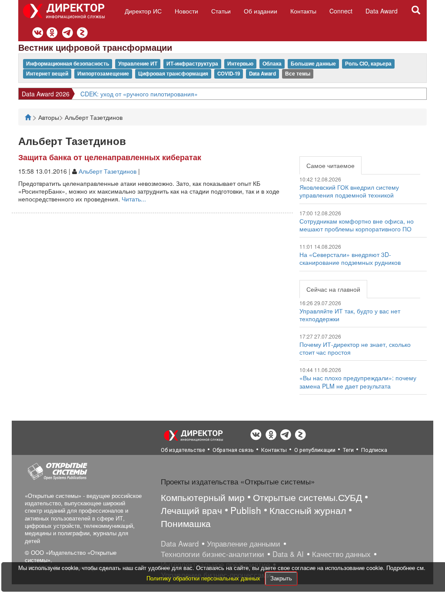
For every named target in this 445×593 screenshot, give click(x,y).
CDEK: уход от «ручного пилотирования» (139, 93)
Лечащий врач (191, 510)
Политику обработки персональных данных (204, 578)
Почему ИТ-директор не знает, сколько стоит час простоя (355, 348)
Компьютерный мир (203, 497)
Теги (348, 450)
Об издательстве (183, 450)
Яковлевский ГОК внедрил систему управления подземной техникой (349, 191)
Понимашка (186, 523)
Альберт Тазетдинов (107, 171)
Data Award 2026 (46, 93)
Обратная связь (233, 450)
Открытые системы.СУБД (307, 497)
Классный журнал (307, 510)
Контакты (303, 11)
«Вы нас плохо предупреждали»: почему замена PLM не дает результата (357, 381)
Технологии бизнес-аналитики (212, 554)
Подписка (374, 450)
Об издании (260, 11)
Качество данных (341, 554)
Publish (245, 510)
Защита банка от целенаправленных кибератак (109, 157)
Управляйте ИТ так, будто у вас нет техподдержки (349, 314)
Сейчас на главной (333, 289)
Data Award (381, 11)
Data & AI (288, 554)
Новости (186, 11)
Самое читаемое (330, 165)
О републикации (314, 450)
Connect (340, 11)
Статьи (221, 11)
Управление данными (243, 543)
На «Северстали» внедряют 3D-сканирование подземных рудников (350, 258)
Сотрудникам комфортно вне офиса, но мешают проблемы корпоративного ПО (356, 225)
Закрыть (281, 578)
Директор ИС (143, 11)
